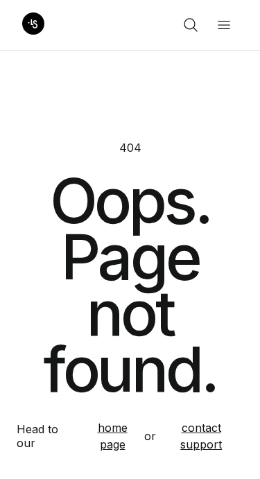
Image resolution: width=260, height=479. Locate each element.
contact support (201, 436)
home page (113, 436)
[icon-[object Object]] (191, 25)
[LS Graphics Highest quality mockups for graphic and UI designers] (33, 24)
